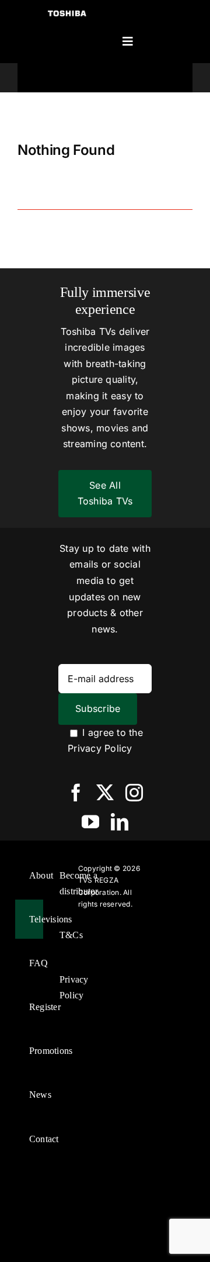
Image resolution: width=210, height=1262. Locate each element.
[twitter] (105, 792)
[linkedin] (119, 822)
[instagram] (134, 792)
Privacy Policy (100, 748)
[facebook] (76, 792)
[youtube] (90, 822)
